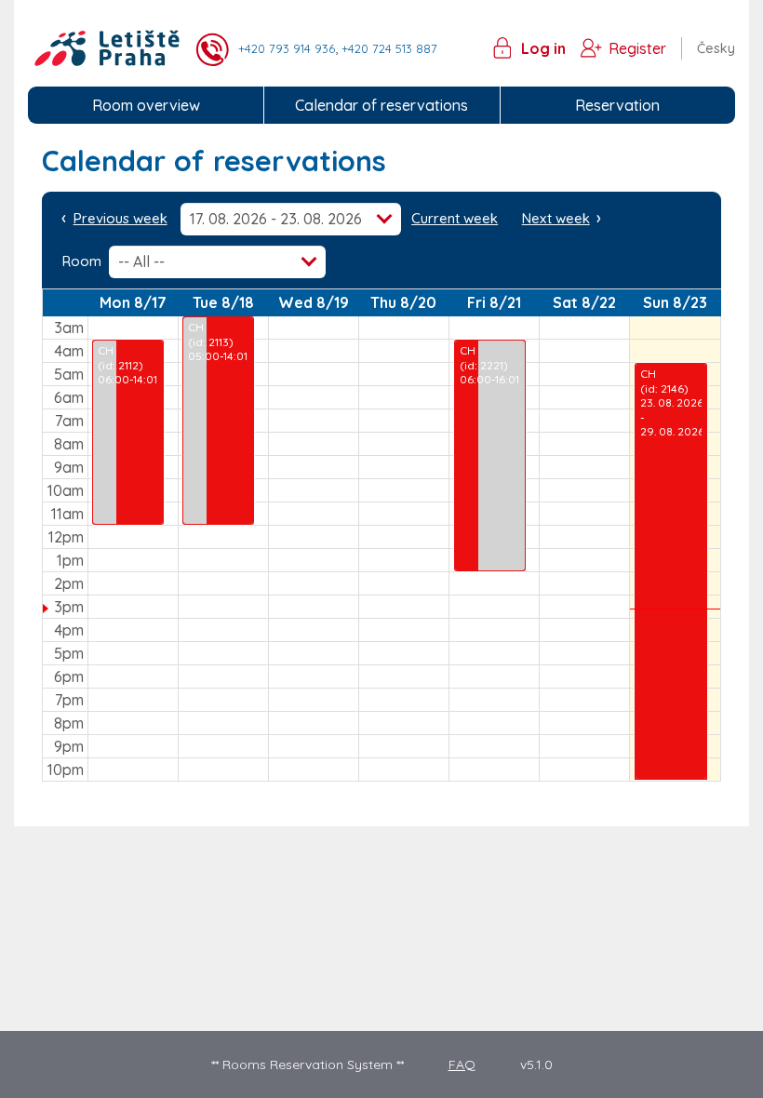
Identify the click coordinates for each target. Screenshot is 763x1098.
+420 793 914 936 (286, 48)
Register (637, 48)
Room (81, 261)
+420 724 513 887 (389, 48)
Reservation (617, 105)
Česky (716, 48)
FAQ (461, 1064)
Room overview (146, 105)
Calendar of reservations (381, 105)
